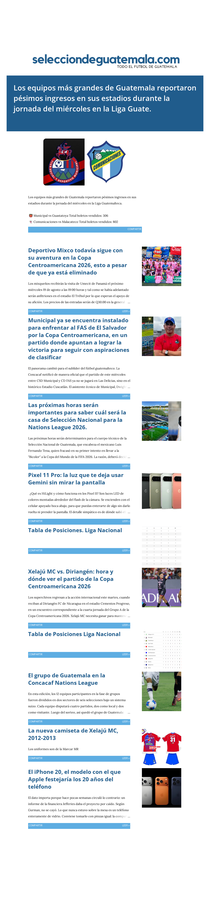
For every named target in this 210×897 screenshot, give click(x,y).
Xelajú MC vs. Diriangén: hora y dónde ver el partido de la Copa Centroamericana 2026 (71, 579)
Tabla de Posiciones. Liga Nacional (75, 530)
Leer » (126, 311)
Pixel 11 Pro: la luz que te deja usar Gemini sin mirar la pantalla (75, 478)
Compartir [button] (134, 229)
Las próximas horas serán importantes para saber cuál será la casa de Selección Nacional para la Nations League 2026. (77, 416)
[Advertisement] (105, 21)
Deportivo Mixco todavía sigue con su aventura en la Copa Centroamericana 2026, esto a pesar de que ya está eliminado (77, 261)
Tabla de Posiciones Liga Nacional (74, 634)
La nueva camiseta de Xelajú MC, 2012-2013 (73, 734)
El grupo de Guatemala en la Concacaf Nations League (66, 679)
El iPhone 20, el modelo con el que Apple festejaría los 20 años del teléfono (74, 779)
